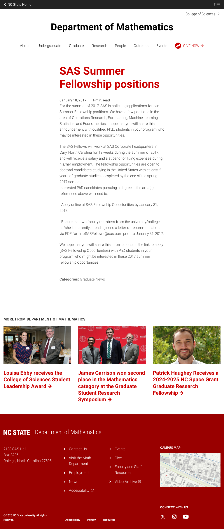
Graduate (76, 45)
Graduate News (92, 279)
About (25, 45)
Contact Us (78, 449)
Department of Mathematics (112, 27)
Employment (79, 472)
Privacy (91, 519)
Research (99, 45)
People (120, 45)
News (73, 481)
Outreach (141, 45)
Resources (109, 519)
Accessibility (72, 519)
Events (161, 45)
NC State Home (19, 4)
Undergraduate (49, 45)
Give (118, 458)
